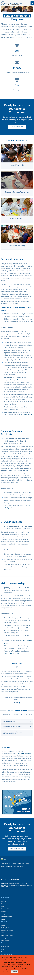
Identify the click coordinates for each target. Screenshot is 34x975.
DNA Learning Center (7, 935)
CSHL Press (4, 933)
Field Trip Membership (17, 246)
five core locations (24, 754)
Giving (3, 914)
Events (3, 903)
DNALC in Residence (17, 219)
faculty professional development (21, 380)
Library (3, 949)
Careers (3, 911)
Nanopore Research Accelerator (17, 192)
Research (4, 925)
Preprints (3, 951)
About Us (3, 901)
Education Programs (6, 916)
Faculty (3, 919)
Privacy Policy (6, 966)
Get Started (4, 881)
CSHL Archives (5, 946)
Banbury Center (5, 927)
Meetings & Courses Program (9, 938)
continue (14, 972)
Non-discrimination (6, 954)
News (2, 906)
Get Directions (18, 866)
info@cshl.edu (6, 863)
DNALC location (9, 347)
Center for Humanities (7, 930)
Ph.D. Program (5, 940)
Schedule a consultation (17, 127)
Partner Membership (17, 165)
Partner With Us (5, 909)
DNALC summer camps (11, 653)
